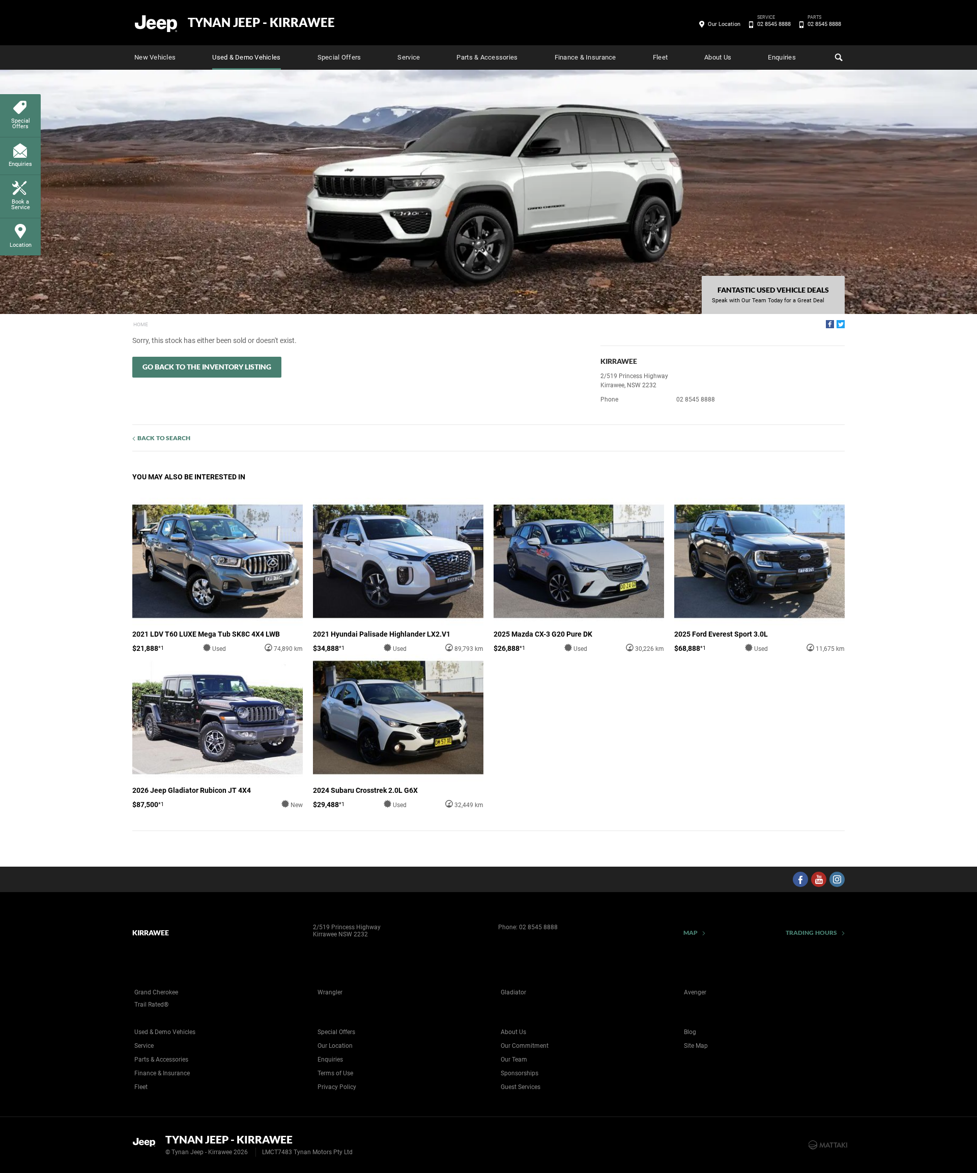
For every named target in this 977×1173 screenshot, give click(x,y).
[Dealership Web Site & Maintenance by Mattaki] (828, 1145)
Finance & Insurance (585, 57)
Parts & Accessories (487, 57)
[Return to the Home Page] (146, 1144)
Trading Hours (811, 932)
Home (140, 324)
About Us (717, 57)
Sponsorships (519, 1073)
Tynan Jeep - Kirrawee (261, 22)
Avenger (695, 992)
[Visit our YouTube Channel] (818, 879)
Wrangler (330, 992)
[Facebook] (830, 324)
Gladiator (513, 992)
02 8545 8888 (774, 23)
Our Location (724, 24)
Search (837, 57)
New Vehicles (155, 57)
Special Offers (339, 57)
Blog (690, 1032)
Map (690, 932)
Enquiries (781, 57)
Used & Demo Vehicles (246, 57)
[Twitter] (841, 324)
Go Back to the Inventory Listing (206, 366)
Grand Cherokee (156, 992)
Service (408, 57)
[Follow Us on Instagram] (837, 879)
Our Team (514, 1059)
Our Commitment (525, 1045)
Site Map (696, 1045)
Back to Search (163, 438)
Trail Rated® (151, 1004)
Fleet (660, 57)
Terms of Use (335, 1073)
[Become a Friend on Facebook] (800, 879)
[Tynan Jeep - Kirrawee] (156, 23)
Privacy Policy (337, 1087)
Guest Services (520, 1087)
